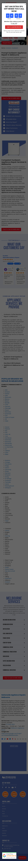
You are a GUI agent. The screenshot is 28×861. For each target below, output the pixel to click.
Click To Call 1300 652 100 (14, 27)
